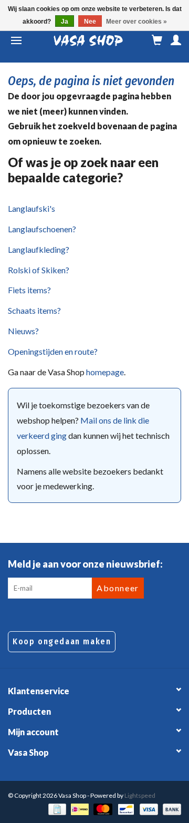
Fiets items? (29, 290)
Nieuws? (23, 331)
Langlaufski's (31, 208)
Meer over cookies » (136, 21)
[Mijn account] (176, 40)
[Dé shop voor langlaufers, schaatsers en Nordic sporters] (88, 40)
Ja (64, 21)
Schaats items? (34, 310)
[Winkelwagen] (157, 40)
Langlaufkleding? (38, 249)
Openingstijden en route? (53, 351)
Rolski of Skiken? (38, 270)
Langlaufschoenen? (42, 229)
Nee (90, 21)
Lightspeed (139, 795)
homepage (105, 372)
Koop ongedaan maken (62, 641)
